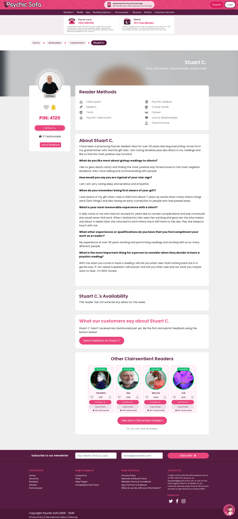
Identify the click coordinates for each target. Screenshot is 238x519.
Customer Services (164, 12)
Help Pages (81, 481)
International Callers (56, 517)
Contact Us (81, 475)
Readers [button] (68, 12)
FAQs (78, 478)
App (88, 12)
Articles (148, 12)
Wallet (80, 12)
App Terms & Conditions (134, 484)
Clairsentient (77, 42)
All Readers (54, 42)
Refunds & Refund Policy (134, 478)
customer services (176, 486)
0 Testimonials (51, 136)
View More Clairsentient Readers (142, 420)
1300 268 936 (86, 23)
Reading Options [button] (102, 12)
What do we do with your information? (141, 488)
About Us (34, 478)
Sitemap (73, 517)
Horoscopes (35, 488)
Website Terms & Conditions (136, 481)
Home (36, 42)
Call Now (48, 128)
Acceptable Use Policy (87, 484)
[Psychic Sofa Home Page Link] (24, 4)
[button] (229, 510)
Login (230, 4)
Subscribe (186, 455)
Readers (33, 481)
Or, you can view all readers (142, 428)
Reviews (137, 12)
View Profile (100, 407)
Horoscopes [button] (122, 12)
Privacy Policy (128, 475)
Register (216, 4)
